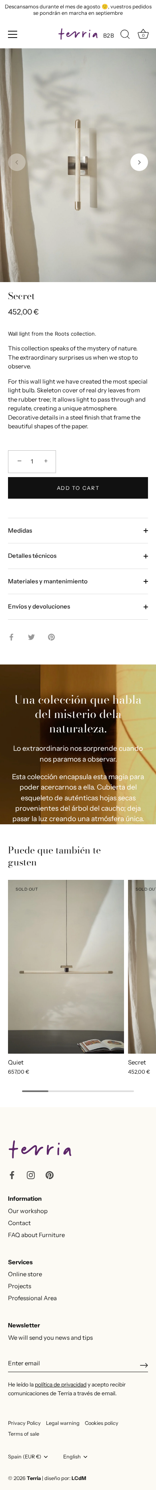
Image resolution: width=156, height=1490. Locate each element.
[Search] (125, 35)
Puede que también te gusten (54, 856)
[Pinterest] (50, 1174)
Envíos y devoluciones (39, 606)
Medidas (20, 530)
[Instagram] (31, 1174)
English (72, 1457)
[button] (17, 162)
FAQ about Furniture (36, 1235)
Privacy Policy (24, 1423)
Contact (19, 1223)
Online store (25, 1274)
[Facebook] (12, 1174)
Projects (19, 1286)
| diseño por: (64, 1478)
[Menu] (13, 34)
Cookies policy (101, 1423)
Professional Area (32, 1298)
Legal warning (63, 1423)
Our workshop (28, 1211)
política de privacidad (60, 1384)
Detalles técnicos (32, 555)
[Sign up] (144, 1365)
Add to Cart (78, 488)
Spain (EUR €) (24, 1457)
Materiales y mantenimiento (48, 581)
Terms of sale (23, 1434)
